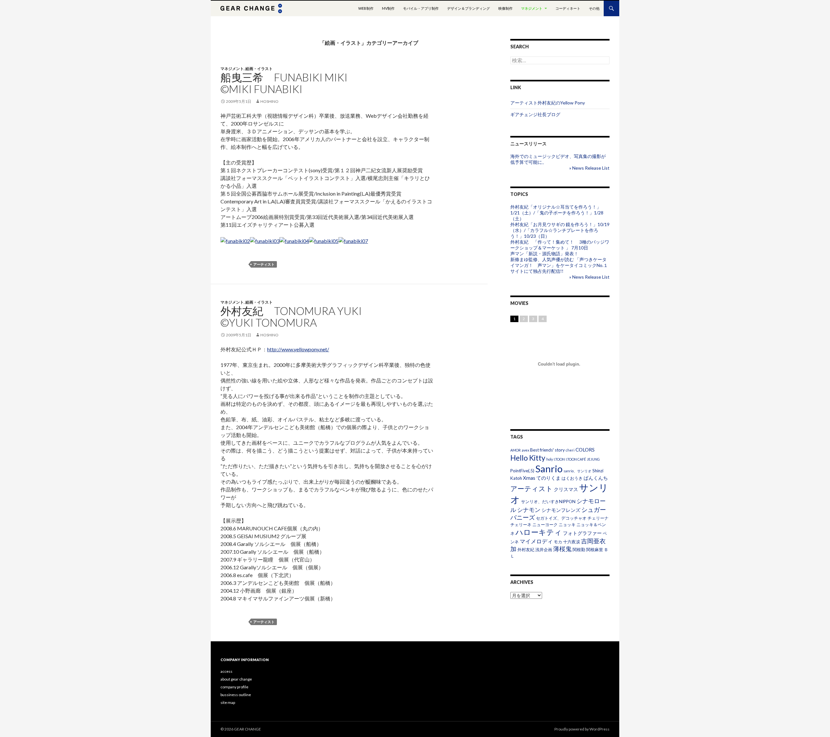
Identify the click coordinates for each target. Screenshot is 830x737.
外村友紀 (525, 549)
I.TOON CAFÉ (576, 459)
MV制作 (388, 8)
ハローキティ (539, 532)
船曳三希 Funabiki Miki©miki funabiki (284, 83)
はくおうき (572, 478)
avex (525, 450)
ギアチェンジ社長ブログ (535, 114)
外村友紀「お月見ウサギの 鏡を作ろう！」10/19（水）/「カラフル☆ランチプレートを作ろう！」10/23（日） (560, 230)
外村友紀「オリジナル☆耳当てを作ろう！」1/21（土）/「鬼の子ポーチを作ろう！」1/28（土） (556, 212)
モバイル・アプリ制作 (421, 8)
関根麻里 (594, 549)
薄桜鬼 (562, 548)
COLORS (585, 450)
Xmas (529, 478)
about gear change (236, 679)
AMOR (515, 450)
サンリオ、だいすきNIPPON (548, 501)
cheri (570, 450)
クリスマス (566, 489)
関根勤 (579, 549)
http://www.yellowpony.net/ (298, 349)
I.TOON (559, 459)
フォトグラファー (582, 533)
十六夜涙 (571, 541)
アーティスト (264, 264)
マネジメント (531, 8)
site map (227, 702)
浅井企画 (543, 549)
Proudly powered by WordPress (582, 729)
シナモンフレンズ (560, 510)
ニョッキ (567, 524)
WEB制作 (366, 8)
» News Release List (589, 168)
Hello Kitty (527, 457)
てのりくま (548, 478)
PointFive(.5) (522, 470)
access (226, 671)
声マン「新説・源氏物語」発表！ (544, 253)
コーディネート (567, 8)
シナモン (528, 509)
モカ (558, 541)
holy (549, 459)
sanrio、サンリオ (577, 471)
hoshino (269, 101)
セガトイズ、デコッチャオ (561, 518)
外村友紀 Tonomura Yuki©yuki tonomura (291, 316)
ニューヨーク (545, 524)
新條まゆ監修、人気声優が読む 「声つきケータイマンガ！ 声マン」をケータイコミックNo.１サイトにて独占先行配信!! (559, 265)
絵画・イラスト (259, 68)
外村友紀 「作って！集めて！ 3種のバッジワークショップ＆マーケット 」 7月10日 (559, 244)
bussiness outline (235, 694)
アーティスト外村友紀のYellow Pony (547, 102)
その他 (594, 8)
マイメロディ (536, 541)
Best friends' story (547, 450)
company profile (234, 686)
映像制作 (505, 8)
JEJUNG (593, 459)
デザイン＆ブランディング (468, 8)
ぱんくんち (596, 478)
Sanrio (549, 468)
